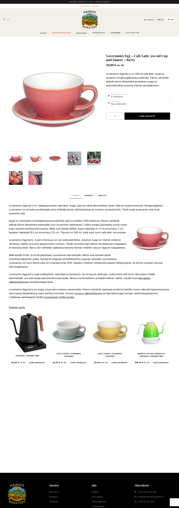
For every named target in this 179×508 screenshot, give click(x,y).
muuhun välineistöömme (88, 293)
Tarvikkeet (81, 33)
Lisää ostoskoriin (147, 116)
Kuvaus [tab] (76, 195)
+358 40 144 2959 (146, 501)
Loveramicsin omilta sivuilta (58, 297)
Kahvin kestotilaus (61, 33)
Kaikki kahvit (54, 492)
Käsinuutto (159, 354)
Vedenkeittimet (33, 356)
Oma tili (160, 20)
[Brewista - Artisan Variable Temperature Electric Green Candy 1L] (151, 331)
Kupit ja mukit (63, 354)
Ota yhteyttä (132, 33)
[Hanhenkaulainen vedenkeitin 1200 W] (27, 333)
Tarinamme (115, 33)
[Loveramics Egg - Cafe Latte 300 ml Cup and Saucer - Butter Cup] (110, 331)
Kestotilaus (53, 497)
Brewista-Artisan (145, 354)
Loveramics (75, 354)
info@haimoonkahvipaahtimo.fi (151, 497)
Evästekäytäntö (98, 506)
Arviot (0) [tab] (102, 195)
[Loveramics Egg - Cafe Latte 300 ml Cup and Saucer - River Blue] (69, 331)
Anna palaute (97, 497)
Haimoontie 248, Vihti (147, 492)
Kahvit (43, 33)
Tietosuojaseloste (99, 501)
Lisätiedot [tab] (88, 195)
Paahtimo (95, 492)
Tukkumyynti (98, 33)
